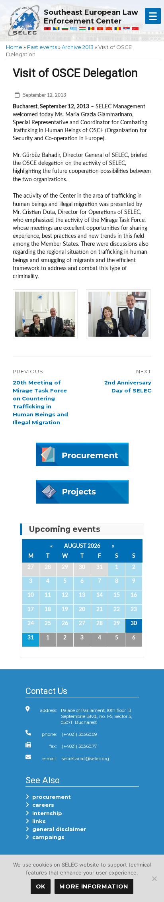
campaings (46, 837)
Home (14, 47)
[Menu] (153, 16)
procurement (50, 797)
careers (41, 805)
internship (45, 813)
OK (40, 886)
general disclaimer (57, 829)
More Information (93, 886)
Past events (42, 47)
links (37, 821)
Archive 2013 (78, 47)
